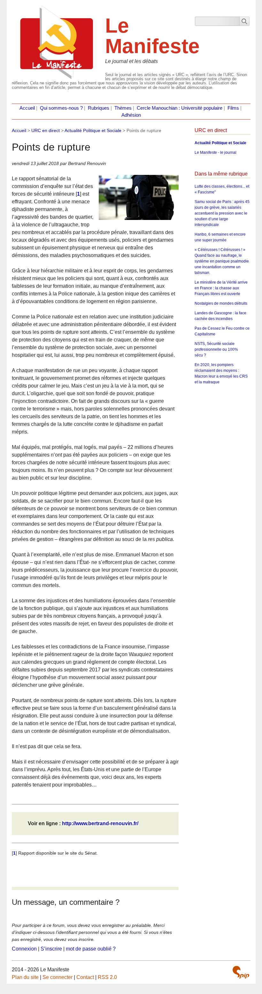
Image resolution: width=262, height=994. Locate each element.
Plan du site (25, 977)
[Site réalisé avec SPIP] (240, 972)
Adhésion (131, 115)
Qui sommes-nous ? (61, 108)
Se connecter (57, 977)
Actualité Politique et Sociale (93, 130)
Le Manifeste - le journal (215, 152)
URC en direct (45, 130)
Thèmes (123, 108)
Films (233, 108)
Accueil (27, 108)
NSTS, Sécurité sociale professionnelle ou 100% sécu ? (216, 349)
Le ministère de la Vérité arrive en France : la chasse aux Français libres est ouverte (221, 288)
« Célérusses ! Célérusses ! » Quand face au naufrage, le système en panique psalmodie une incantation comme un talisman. (222, 261)
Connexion (24, 948)
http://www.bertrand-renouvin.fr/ (100, 823)
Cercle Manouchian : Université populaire (179, 108)
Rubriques (98, 108)
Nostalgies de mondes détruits (221, 303)
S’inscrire (51, 948)
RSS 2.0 (107, 977)
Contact (85, 977)
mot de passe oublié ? (91, 948)
